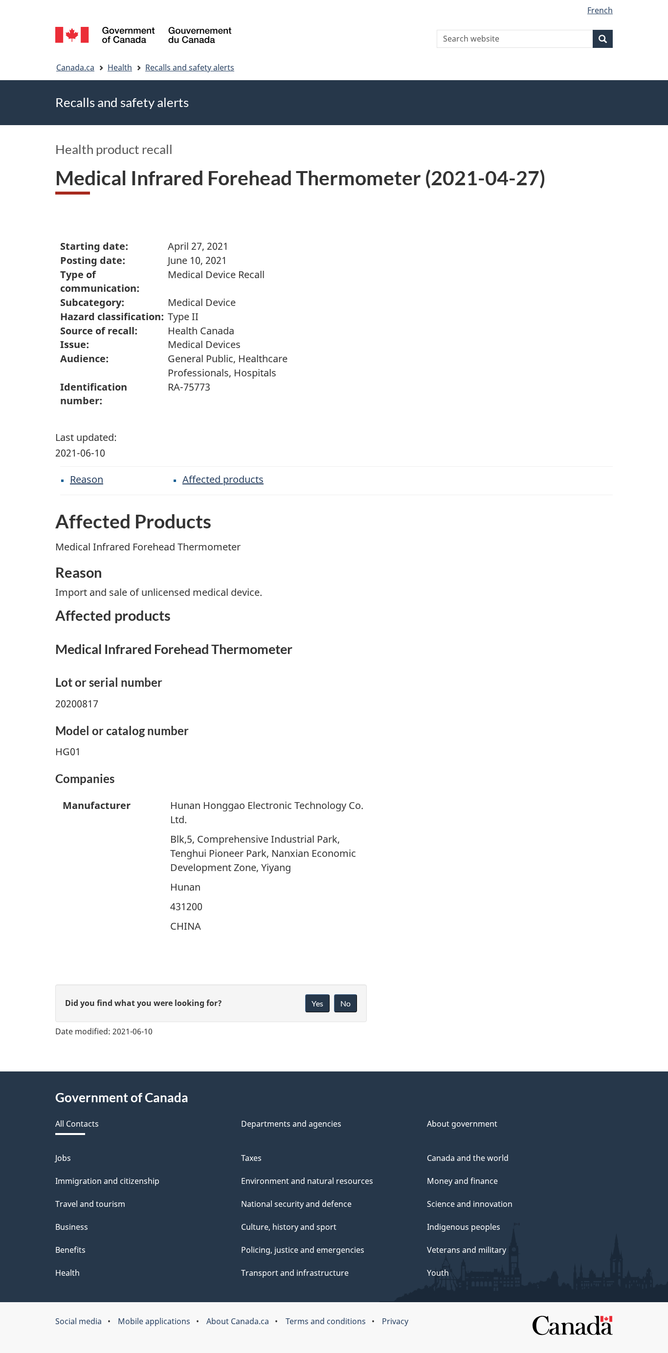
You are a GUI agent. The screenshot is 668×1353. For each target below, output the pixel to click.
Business (71, 1227)
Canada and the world (468, 1158)
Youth (438, 1272)
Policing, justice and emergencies (302, 1249)
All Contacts (77, 1123)
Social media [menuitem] (78, 1321)
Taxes (251, 1158)
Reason (86, 479)
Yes (317, 1003)
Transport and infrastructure (295, 1272)
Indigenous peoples (463, 1227)
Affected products (223, 479)
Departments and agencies (291, 1123)
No (345, 1003)
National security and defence (296, 1204)
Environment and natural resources (307, 1181)
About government (462, 1123)
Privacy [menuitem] (395, 1321)
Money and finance (462, 1181)
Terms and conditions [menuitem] (326, 1321)
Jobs (63, 1158)
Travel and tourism (90, 1204)
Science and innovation (469, 1204)
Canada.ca (75, 67)
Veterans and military (466, 1249)
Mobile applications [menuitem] (154, 1321)
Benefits (70, 1249)
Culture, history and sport (288, 1227)
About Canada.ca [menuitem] (237, 1321)
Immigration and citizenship (107, 1181)
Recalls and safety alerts (189, 67)
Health (120, 67)
